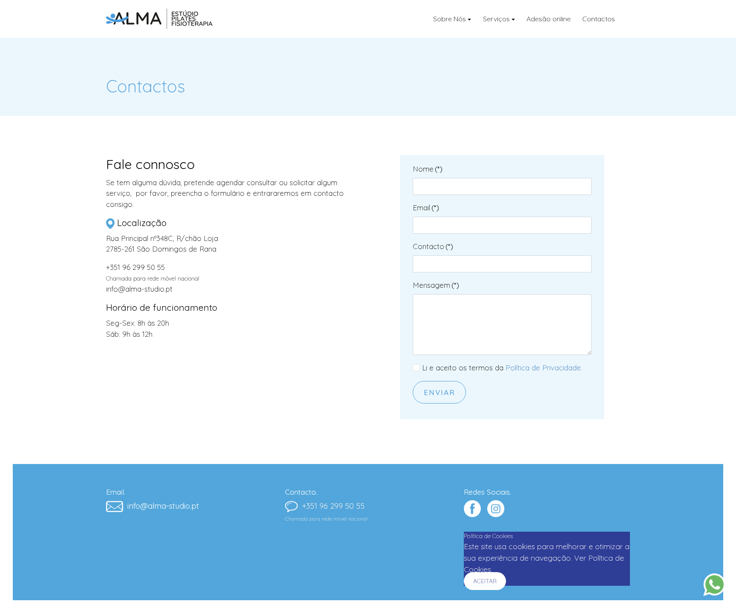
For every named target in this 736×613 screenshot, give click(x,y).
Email (426, 207)
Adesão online (548, 18)
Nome (428, 168)
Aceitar (485, 581)
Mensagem (436, 285)
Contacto (433, 246)
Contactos (598, 18)
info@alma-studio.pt (139, 288)
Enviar (439, 392)
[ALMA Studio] (159, 19)
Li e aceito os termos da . (502, 367)
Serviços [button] (496, 18)
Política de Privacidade (543, 367)
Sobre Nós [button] (449, 18)
